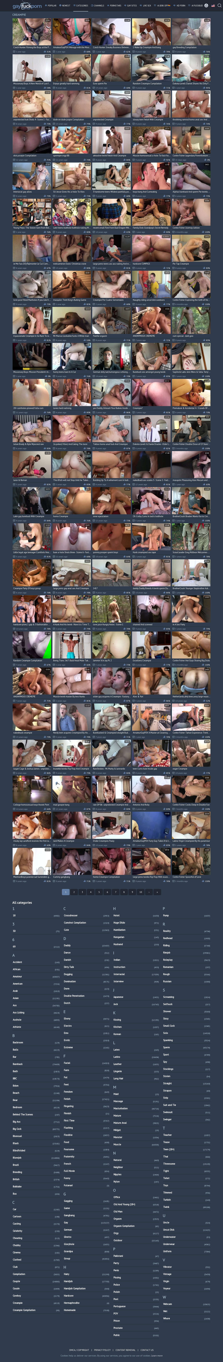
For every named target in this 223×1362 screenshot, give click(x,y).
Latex (136, 1049)
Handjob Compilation (86, 1288)
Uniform (186, 1251)
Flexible (86, 1134)
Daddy (86, 945)
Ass (36, 1005)
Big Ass (36, 1121)
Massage (136, 1101)
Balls (36, 1049)
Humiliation (136, 929)
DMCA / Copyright (79, 1350)
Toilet (186, 1178)
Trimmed (186, 1192)
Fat (86, 1077)
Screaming (186, 996)
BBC (36, 1078)
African (36, 969)
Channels (99, 5)
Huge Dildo (136, 922)
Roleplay (186, 959)
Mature (136, 1115)
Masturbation (136, 1108)
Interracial (136, 974)
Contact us (147, 1350)
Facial (86, 1062)
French (86, 1163)
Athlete (36, 1026)
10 (140, 892)
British (36, 1179)
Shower (186, 1011)
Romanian (186, 967)
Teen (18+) (186, 1149)
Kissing (136, 1019)
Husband (136, 944)
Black (36, 1143)
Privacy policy (102, 1350)
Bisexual (36, 1136)
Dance (86, 952)
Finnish (86, 1113)
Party (136, 1263)
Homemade (86, 1310)
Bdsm (36, 1085)
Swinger (186, 1119)
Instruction (136, 967)
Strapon (186, 1090)
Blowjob (36, 1157)
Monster (136, 1137)
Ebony (86, 1018)
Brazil (36, 1164)
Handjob (86, 1281)
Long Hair (136, 1078)
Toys (186, 1185)
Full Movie (86, 1170)
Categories (82, 5)
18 (36, 915)
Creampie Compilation (36, 1310)
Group (86, 1258)
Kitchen (136, 1026)
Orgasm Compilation (136, 1225)
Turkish (186, 1199)
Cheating (36, 1238)
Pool (136, 1299)
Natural (136, 1159)
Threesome (186, 1163)
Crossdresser (86, 915)
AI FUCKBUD (197, 5)
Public (136, 1335)
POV (136, 1313)
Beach (36, 1092)
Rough (186, 974)
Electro (86, 1025)
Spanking (186, 1040)
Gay (86, 1222)
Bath (36, 1071)
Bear (36, 1100)
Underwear (186, 1244)
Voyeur (186, 1288)
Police (136, 1284)
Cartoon (36, 1216)
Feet (86, 1084)
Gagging (86, 1200)
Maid (136, 1094)
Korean (136, 1034)
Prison (136, 1320)
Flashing (86, 1127)
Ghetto (86, 1236)
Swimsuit (186, 1112)
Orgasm (136, 1218)
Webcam (186, 1304)
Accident (36, 962)
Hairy (86, 1274)
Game (86, 1208)
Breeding (36, 1172)
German (86, 1229)
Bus (36, 1193)
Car (36, 1209)
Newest (66, 5)
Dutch (86, 1003)
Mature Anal (136, 1122)
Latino (136, 1056)
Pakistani (136, 1255)
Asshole (36, 1019)
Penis (136, 1270)
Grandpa (86, 1251)
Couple (36, 1281)
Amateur (36, 976)
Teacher (186, 1134)
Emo (86, 1032)
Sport (186, 1054)
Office (136, 1197)
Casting (36, 1223)
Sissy (186, 1018)
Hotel (136, 915)
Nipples (136, 1174)
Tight (186, 1170)
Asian (36, 998)
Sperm (186, 1047)
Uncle (186, 1222)
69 (36, 946)
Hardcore (86, 1295)
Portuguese (136, 1306)
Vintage (186, 1274)
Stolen (186, 1076)
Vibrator (186, 1266)
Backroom (36, 1042)
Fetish (86, 1098)
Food (86, 1142)
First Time (86, 1120)
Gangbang (86, 1215)
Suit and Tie (186, 1104)
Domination (86, 981)
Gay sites (132, 5)
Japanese (136, 996)
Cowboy (36, 1295)
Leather (136, 1064)
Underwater (186, 1236)
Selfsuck (186, 1004)
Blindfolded (36, 1150)
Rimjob (186, 952)
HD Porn (180, 5)
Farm (86, 1070)
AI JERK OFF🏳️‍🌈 (163, 5)
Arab (36, 990)
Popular (52, 5)
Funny (86, 1178)
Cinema (36, 1252)
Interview (136, 981)
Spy (186, 1061)
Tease (186, 1142)
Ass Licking (36, 1012)
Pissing (136, 1277)
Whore (186, 1318)
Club (36, 1266)
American (36, 983)
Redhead (186, 938)
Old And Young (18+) (136, 1204)
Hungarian (136, 937)
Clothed (36, 1259)
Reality (186, 930)
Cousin (36, 1288)
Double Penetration (86, 995)
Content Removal (125, 1350)
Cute (86, 929)
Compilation (36, 1274)
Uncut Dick (186, 1229)
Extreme (86, 1047)
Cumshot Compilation (86, 922)
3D (36, 930)
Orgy (136, 1233)
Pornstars (115, 5)
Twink (186, 1206)
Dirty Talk (86, 967)
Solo (186, 1032)
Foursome (86, 1149)
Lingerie (136, 1071)
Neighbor (136, 1167)
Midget (136, 1130)
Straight (186, 1083)
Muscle (136, 1144)
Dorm (86, 988)
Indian (136, 959)
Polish (136, 1291)
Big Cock (36, 1128)
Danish (86, 959)
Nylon (136, 1181)
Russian (186, 981)
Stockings (186, 1068)
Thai (186, 1156)
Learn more (157, 1355)
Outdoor (136, 1240)
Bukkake (36, 1186)
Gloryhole (86, 1244)
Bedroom (36, 1107)
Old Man (136, 1211)
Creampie (36, 1302)
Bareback (36, 1064)
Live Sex (147, 5)
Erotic (86, 1040)
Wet (186, 1311)
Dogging (86, 974)
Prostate (136, 1327)
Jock (136, 1004)
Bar (36, 1056)
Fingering (86, 1106)
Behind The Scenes (36, 1114)
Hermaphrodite (86, 1302)
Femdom (86, 1091)
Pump (186, 915)
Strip (186, 1097)
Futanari (86, 1185)
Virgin (186, 1281)
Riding (186, 945)
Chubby (36, 1245)
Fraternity (86, 1156)
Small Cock (186, 1025)
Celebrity (36, 1230)
